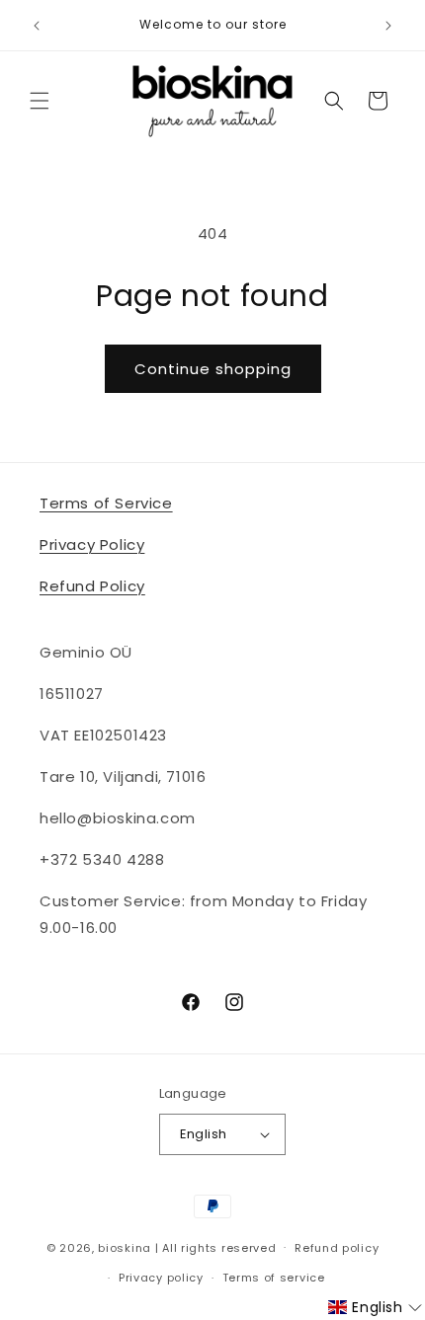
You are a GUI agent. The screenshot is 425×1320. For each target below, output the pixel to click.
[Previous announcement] (36, 25)
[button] (39, 100)
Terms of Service (106, 503)
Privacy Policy (92, 544)
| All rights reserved (216, 1247)
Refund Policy (92, 586)
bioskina (124, 1247)
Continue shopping (213, 368)
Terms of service (273, 1277)
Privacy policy (161, 1277)
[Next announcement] (388, 25)
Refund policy (337, 1248)
